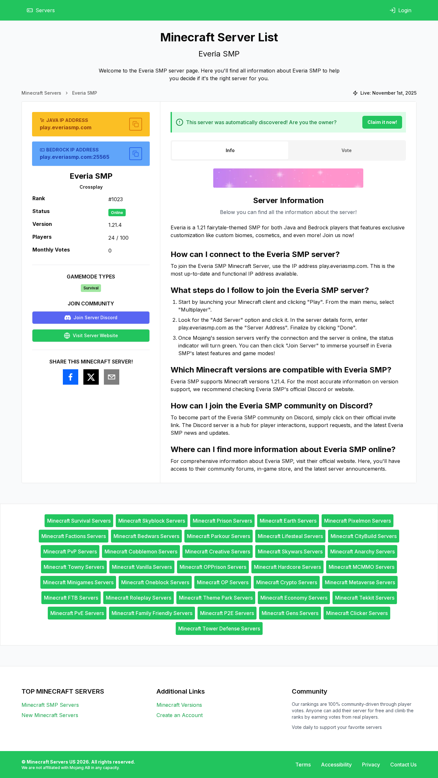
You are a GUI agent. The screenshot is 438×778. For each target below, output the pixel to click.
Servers (45, 10)
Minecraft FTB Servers (71, 597)
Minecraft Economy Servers (293, 597)
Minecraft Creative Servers (217, 551)
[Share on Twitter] (91, 377)
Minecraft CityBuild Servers (364, 536)
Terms (303, 764)
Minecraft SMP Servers (50, 705)
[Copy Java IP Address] (135, 124)
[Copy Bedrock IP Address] (135, 153)
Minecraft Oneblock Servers (155, 582)
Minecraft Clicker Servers (357, 613)
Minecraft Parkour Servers (218, 536)
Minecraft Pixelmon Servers (357, 520)
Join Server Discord (95, 317)
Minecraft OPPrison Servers (213, 567)
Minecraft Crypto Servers (286, 582)
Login (404, 10)
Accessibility (336, 764)
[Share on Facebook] (70, 377)
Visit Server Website (95, 335)
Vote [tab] (346, 150)
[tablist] (288, 150)
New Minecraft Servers (49, 715)
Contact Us (403, 764)
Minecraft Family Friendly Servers (152, 613)
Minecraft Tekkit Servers (364, 597)
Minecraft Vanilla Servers (142, 567)
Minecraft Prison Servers (222, 520)
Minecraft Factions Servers (73, 536)
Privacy (371, 764)
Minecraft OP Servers (222, 582)
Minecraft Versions (179, 705)
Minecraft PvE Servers (77, 613)
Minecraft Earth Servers (288, 520)
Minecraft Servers (41, 93)
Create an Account (179, 715)
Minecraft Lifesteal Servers (290, 536)
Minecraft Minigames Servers (78, 582)
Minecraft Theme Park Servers (216, 597)
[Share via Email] (111, 377)
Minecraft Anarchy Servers (362, 551)
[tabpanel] (288, 334)
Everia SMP (84, 93)
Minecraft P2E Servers (227, 613)
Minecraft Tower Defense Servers (219, 628)
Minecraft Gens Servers (290, 613)
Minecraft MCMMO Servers (361, 567)
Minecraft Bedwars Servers (146, 536)
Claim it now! (382, 122)
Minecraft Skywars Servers (290, 551)
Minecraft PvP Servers (70, 551)
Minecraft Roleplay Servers (138, 597)
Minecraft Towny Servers (74, 567)
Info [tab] (230, 150)
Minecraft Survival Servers (79, 520)
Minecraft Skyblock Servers (151, 520)
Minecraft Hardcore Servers (287, 567)
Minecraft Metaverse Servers (360, 582)
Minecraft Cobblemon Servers (141, 551)
